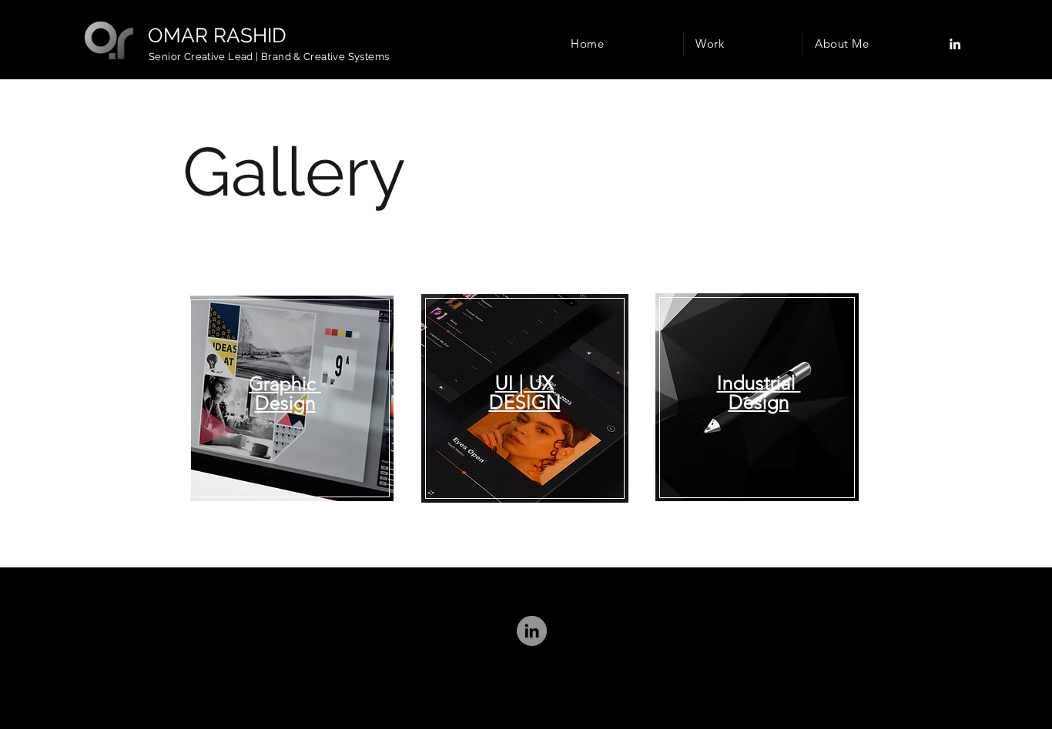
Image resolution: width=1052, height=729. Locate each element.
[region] (293, 398)
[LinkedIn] (955, 44)
